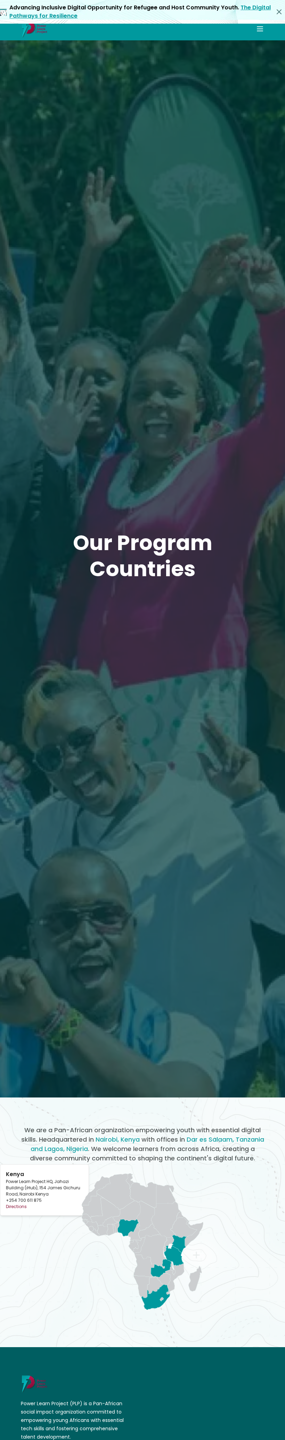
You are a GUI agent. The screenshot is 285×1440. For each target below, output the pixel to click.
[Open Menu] (260, 29)
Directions (16, 1206)
